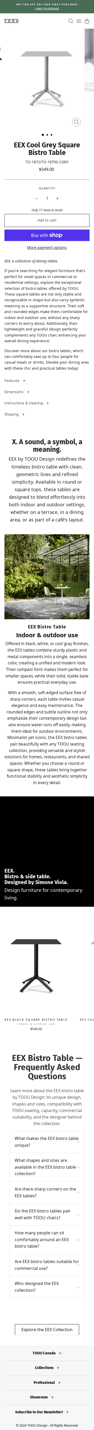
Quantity (47, 188)
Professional (45, 1382)
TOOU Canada (44, 1353)
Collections (44, 1368)
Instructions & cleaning (24, 403)
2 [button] (47, 135)
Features (12, 380)
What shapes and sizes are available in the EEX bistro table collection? (45, 1166)
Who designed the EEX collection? (37, 1287)
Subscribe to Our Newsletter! (39, 1412)
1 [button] (43, 135)
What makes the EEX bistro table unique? (47, 1141)
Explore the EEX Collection (47, 1329)
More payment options (47, 247)
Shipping (12, 414)
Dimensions (14, 392)
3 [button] (52, 135)
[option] (47, 7)
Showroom (39, 1397)
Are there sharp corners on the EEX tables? (45, 1192)
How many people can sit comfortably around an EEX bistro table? (42, 1239)
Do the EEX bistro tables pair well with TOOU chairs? (43, 1214)
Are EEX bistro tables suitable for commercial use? (47, 1265)
